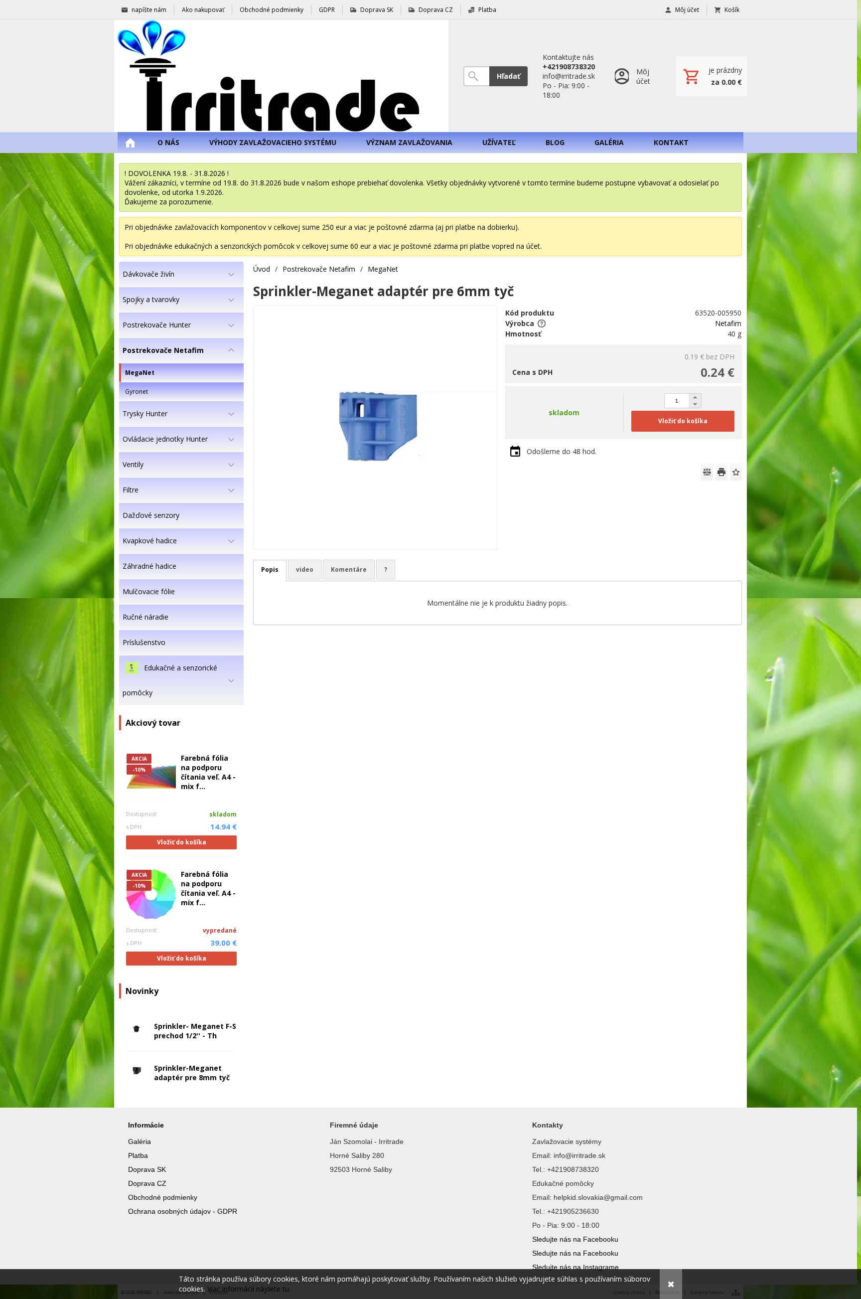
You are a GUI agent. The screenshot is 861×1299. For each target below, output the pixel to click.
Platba (138, 1155)
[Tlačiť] (721, 472)
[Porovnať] (707, 472)
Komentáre (349, 569)
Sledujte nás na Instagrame (575, 1267)
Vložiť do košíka (181, 842)
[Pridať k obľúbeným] (736, 472)
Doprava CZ (147, 1183)
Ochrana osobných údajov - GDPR (182, 1211)
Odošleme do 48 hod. (561, 451)
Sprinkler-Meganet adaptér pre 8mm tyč (192, 1072)
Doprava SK (147, 1169)
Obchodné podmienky (162, 1197)
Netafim (728, 323)
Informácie (146, 1125)
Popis (270, 569)
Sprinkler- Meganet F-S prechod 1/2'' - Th (195, 1030)
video (304, 569)
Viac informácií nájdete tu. (248, 1289)
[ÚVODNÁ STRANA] (130, 142)
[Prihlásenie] (635, 76)
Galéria (139, 1141)
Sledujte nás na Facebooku (575, 1239)
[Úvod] (281, 76)
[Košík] (711, 76)
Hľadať (508, 76)
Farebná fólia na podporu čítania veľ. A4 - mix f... (208, 772)
